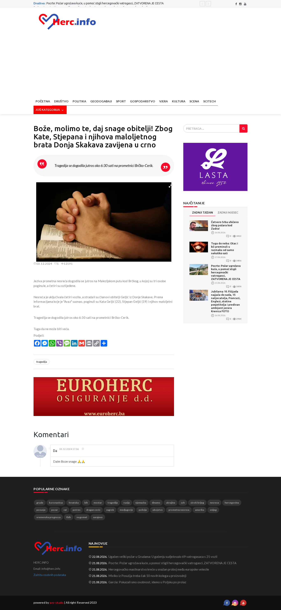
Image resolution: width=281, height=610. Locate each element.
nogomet (82, 517)
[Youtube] (245, 4)
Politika (79, 101)
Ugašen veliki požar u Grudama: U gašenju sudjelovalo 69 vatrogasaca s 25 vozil (162, 556)
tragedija (41, 361)
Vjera (163, 101)
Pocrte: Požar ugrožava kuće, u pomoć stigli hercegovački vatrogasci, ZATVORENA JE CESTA (226, 272)
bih (86, 502)
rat (65, 509)
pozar (54, 509)
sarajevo (98, 517)
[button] (170, 186)
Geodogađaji (101, 101)
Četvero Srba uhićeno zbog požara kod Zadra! (225, 225)
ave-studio (57, 602)
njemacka (140, 502)
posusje (40, 509)
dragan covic (93, 509)
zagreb (110, 509)
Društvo (61, 101)
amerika (199, 509)
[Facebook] (236, 4)
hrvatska (74, 502)
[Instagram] (240, 4)
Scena (194, 101)
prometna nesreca (178, 509)
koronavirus (56, 502)
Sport (121, 101)
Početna (43, 101)
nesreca (214, 502)
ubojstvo (157, 509)
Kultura (178, 101)
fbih (68, 517)
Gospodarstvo (142, 101)
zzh (183, 502)
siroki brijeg (197, 502)
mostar (98, 502)
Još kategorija (48, 109)
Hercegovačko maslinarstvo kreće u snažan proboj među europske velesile (101, 3)
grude (39, 502)
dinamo (156, 502)
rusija (126, 502)
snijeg (213, 509)
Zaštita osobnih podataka (50, 574)
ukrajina (170, 502)
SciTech (209, 101)
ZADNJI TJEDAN (202, 212)
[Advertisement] (140, 66)
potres (76, 509)
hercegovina (232, 502)
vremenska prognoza (48, 517)
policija (143, 509)
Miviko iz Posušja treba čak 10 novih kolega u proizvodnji (147, 576)
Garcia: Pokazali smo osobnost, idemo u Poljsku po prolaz (147, 582)
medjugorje (126, 509)
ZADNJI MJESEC (228, 212)
